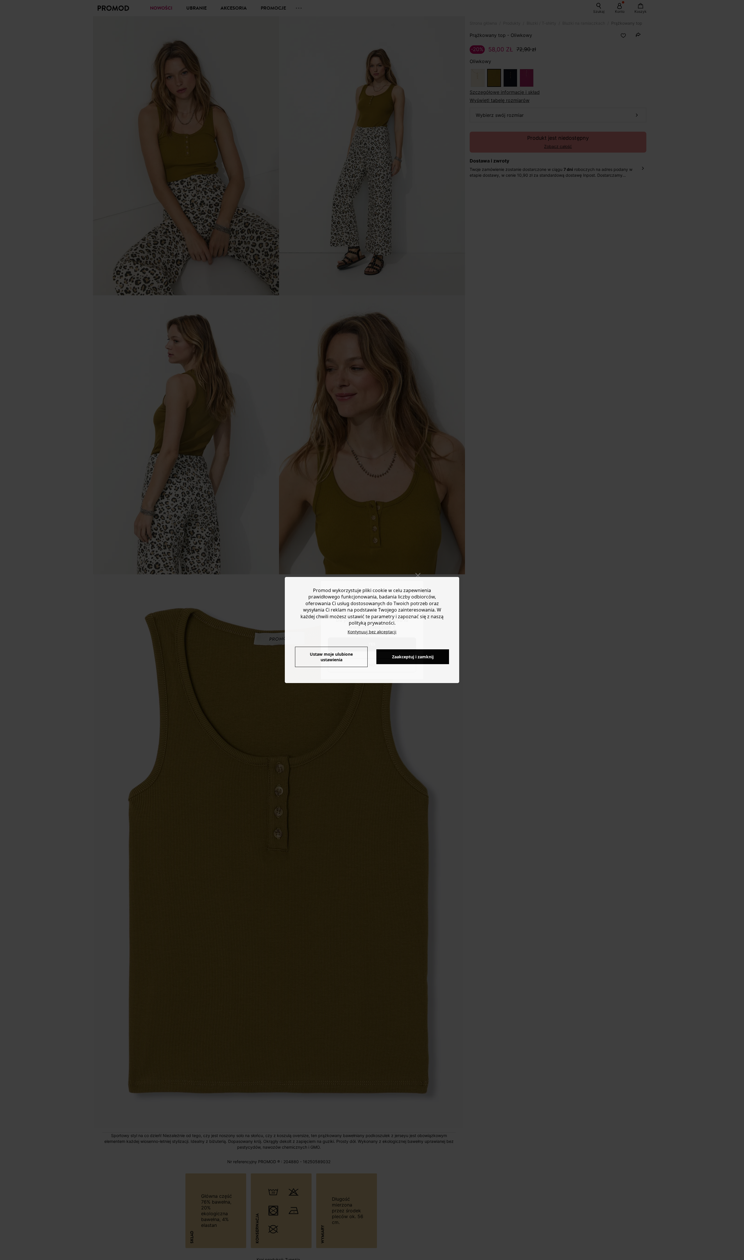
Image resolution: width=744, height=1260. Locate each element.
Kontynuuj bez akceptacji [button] (372, 632)
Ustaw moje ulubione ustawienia (331, 656)
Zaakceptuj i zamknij (413, 657)
